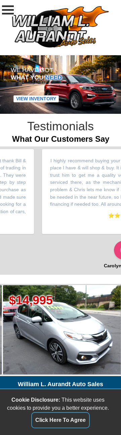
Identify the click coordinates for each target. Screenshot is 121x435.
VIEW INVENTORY (36, 99)
